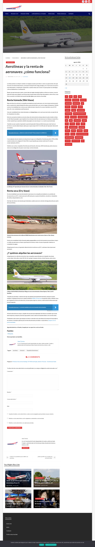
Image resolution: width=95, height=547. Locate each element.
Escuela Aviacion (82, 117)
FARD (71, 120)
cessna (73, 110)
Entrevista (73, 117)
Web (8, 406)
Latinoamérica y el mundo (39, 13)
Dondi (67, 117)
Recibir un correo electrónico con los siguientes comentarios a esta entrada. (26, 418)
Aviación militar (25, 13)
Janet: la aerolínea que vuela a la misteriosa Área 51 (17, 482)
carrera (68, 110)
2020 (75, 96)
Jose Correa (10, 76)
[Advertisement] (63, 7)
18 (69, 78)
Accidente (68, 100)
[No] (93, 544)
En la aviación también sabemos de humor (46, 502)
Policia (73, 134)
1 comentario (25, 76)
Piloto (67, 134)
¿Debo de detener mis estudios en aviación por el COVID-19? (46, 482)
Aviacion (22, 350)
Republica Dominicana (32, 350)
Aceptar (42, 544)
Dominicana (68, 113)
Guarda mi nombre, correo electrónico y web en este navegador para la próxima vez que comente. (31, 414)
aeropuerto (76, 103)
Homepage (8, 57)
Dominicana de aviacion (79, 113)
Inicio (6, 13)
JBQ (66, 127)
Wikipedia (10, 333)
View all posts (25, 447)
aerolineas (68, 103)
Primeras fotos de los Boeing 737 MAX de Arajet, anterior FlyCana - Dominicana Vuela (34, 361)
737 (66, 96)
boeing (80, 106)
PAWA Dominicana (37, 298)
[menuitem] (7, 14)
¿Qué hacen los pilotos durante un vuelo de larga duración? (18, 502)
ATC (82, 103)
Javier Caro (9, 506)
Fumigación (77, 120)
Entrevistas (51, 13)
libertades (81, 127)
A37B (80, 96)
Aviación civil (14, 13)
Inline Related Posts (54, 136)
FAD (66, 120)
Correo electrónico (12, 399)
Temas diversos (61, 13)
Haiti (67, 123)
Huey (78, 123)
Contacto (71, 13)
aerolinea (15, 350)
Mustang (80, 130)
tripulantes (68, 144)
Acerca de (9, 523)
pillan (85, 130)
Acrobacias (75, 100)
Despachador (81, 110)
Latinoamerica (73, 127)
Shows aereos (79, 137)
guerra (84, 120)
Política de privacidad (11, 534)
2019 (71, 96)
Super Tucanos (75, 140)
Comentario (10, 371)
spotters (68, 140)
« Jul (66, 88)
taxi (83, 140)
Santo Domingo (69, 137)
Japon (82, 123)
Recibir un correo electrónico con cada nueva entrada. (21, 422)
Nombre (9, 392)
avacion (68, 106)
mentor (67, 130)
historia (72, 123)
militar (73, 130)
